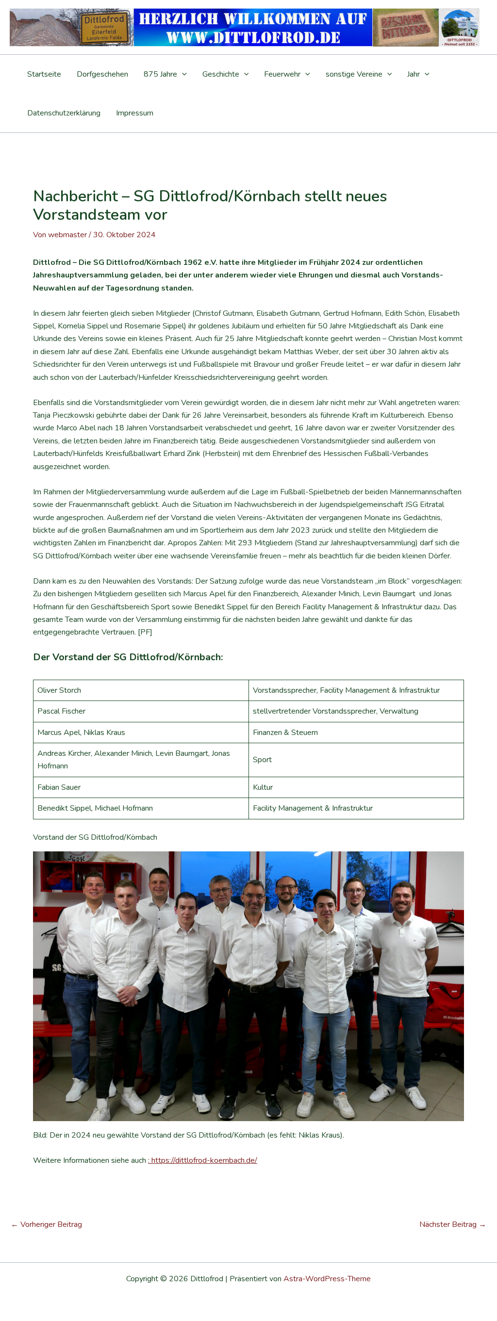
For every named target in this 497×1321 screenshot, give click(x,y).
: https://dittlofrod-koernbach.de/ (202, 1160)
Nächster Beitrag (452, 1224)
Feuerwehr (282, 74)
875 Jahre (160, 74)
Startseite (44, 74)
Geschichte (220, 74)
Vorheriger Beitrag (46, 1224)
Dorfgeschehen (102, 74)
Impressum (134, 113)
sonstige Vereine (354, 74)
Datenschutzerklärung (63, 113)
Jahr (413, 74)
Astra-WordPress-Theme (327, 1278)
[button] (182, 74)
